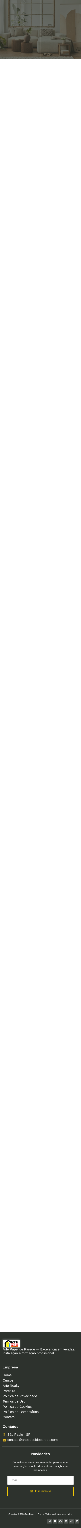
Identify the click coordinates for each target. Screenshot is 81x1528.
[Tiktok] (71, 1521)
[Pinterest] (66, 1521)
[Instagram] (49, 1521)
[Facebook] (60, 1521)
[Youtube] (55, 1521)
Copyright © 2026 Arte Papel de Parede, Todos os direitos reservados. (40, 1514)
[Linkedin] (77, 1521)
